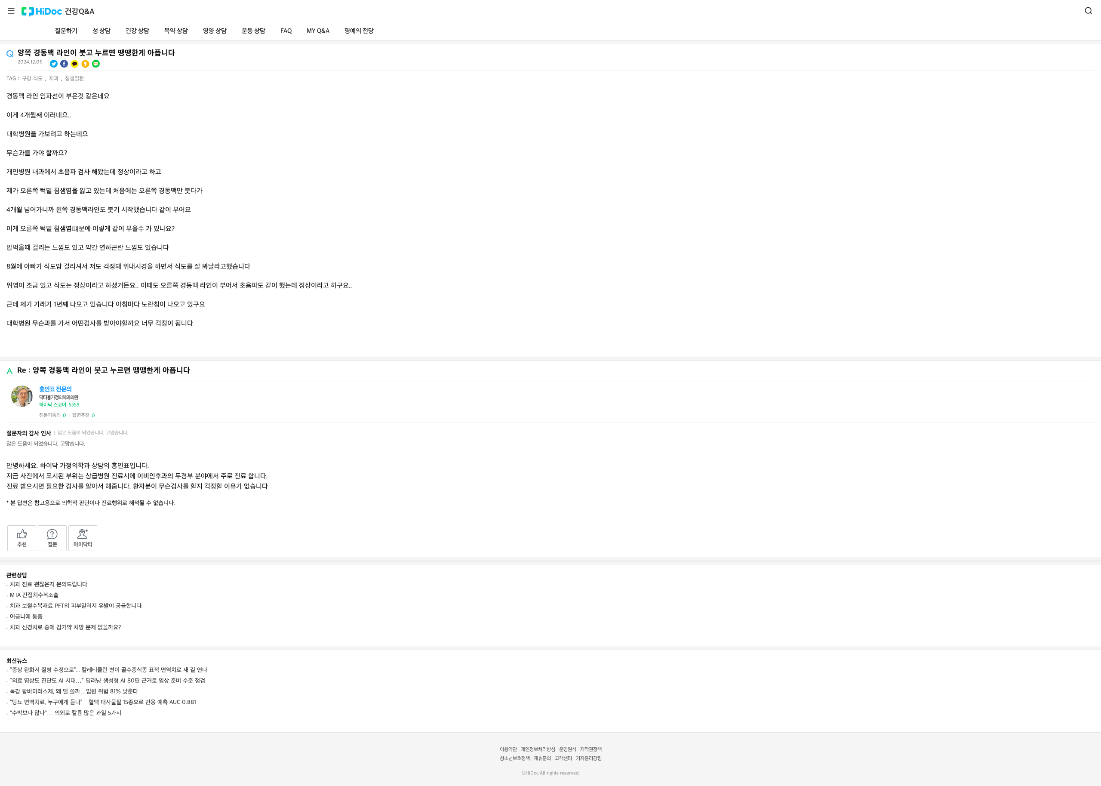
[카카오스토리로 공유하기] (85, 64)
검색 (1088, 11)
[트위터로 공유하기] (54, 64)
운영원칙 (567, 749)
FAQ (286, 31)
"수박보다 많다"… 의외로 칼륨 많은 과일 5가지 (65, 713)
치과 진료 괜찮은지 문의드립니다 (48, 584)
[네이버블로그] (96, 64)
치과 (54, 78)
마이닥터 (83, 544)
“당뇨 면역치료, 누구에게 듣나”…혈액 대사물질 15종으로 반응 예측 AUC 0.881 (103, 702)
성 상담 (101, 31)
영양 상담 (215, 31)
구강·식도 (33, 78)
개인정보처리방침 (538, 749)
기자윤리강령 (589, 758)
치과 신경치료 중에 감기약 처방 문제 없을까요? (65, 627)
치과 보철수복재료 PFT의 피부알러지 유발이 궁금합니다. (76, 606)
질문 (52, 544)
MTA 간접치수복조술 (34, 595)
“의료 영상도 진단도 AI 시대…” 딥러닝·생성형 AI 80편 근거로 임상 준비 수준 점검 (107, 680)
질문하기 (66, 31)
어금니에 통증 (26, 616)
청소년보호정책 (515, 758)
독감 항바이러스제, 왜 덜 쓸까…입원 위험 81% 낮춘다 (74, 691)
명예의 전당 (359, 31)
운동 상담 (253, 31)
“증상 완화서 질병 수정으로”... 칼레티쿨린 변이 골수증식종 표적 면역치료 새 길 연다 (108, 670)
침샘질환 (74, 78)
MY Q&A (318, 31)
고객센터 (563, 758)
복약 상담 (176, 31)
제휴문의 (542, 758)
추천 (22, 544)
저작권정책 (591, 749)
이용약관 (508, 749)
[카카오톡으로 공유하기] (74, 64)
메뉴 (11, 10)
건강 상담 (137, 31)
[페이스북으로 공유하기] (64, 64)
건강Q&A (80, 11)
